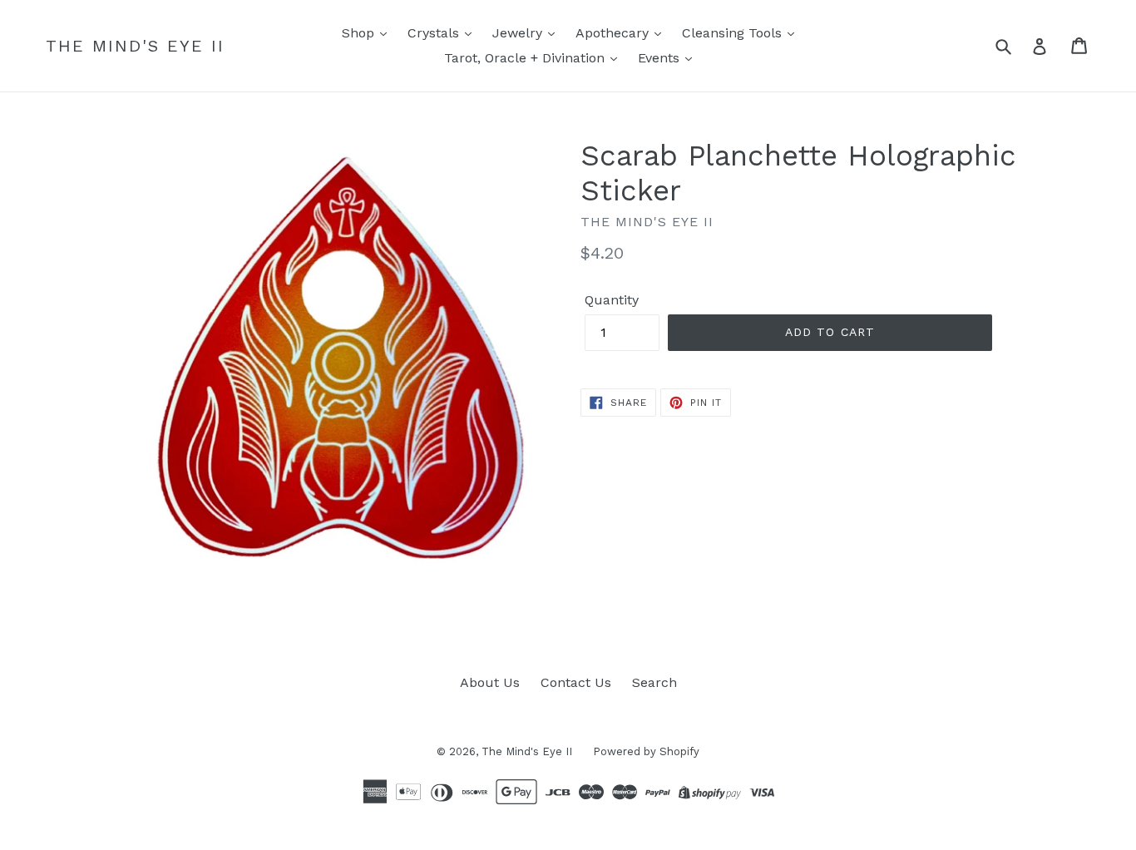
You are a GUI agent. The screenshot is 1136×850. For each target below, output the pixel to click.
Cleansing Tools (734, 33)
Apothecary (614, 33)
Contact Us (576, 682)
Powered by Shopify (646, 751)
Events (661, 58)
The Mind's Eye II (135, 46)
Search (654, 682)
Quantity (612, 300)
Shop (360, 33)
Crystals (435, 33)
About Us (490, 682)
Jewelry (519, 33)
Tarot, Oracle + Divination (526, 58)
